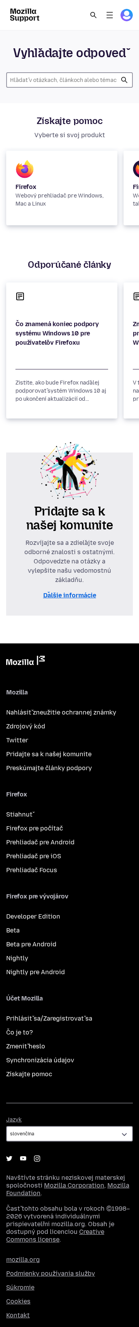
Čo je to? (19, 1032)
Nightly (17, 958)
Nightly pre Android (35, 972)
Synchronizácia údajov (40, 1060)
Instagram (37, 1158)
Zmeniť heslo (25, 1046)
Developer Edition (33, 916)
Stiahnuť (19, 814)
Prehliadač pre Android (40, 842)
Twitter (17, 740)
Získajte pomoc (29, 1074)
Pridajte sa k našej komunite (49, 754)
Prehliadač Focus (31, 870)
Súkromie (20, 1287)
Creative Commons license (55, 1235)
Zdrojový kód (25, 726)
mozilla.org (23, 1259)
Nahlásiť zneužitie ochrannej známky (61, 712)
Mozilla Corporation (74, 1185)
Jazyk (14, 1119)
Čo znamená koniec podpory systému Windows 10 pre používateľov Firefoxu (57, 333)
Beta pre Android (31, 944)
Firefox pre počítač (34, 828)
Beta (13, 930)
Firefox (25, 187)
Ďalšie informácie (69, 595)
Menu (109, 15)
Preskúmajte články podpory (49, 768)
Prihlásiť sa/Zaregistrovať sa (49, 1018)
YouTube (23, 1158)
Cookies (18, 1301)
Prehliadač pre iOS (33, 856)
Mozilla (25, 662)
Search (93, 15)
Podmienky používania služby (50, 1273)
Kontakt (18, 1315)
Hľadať (124, 80)
